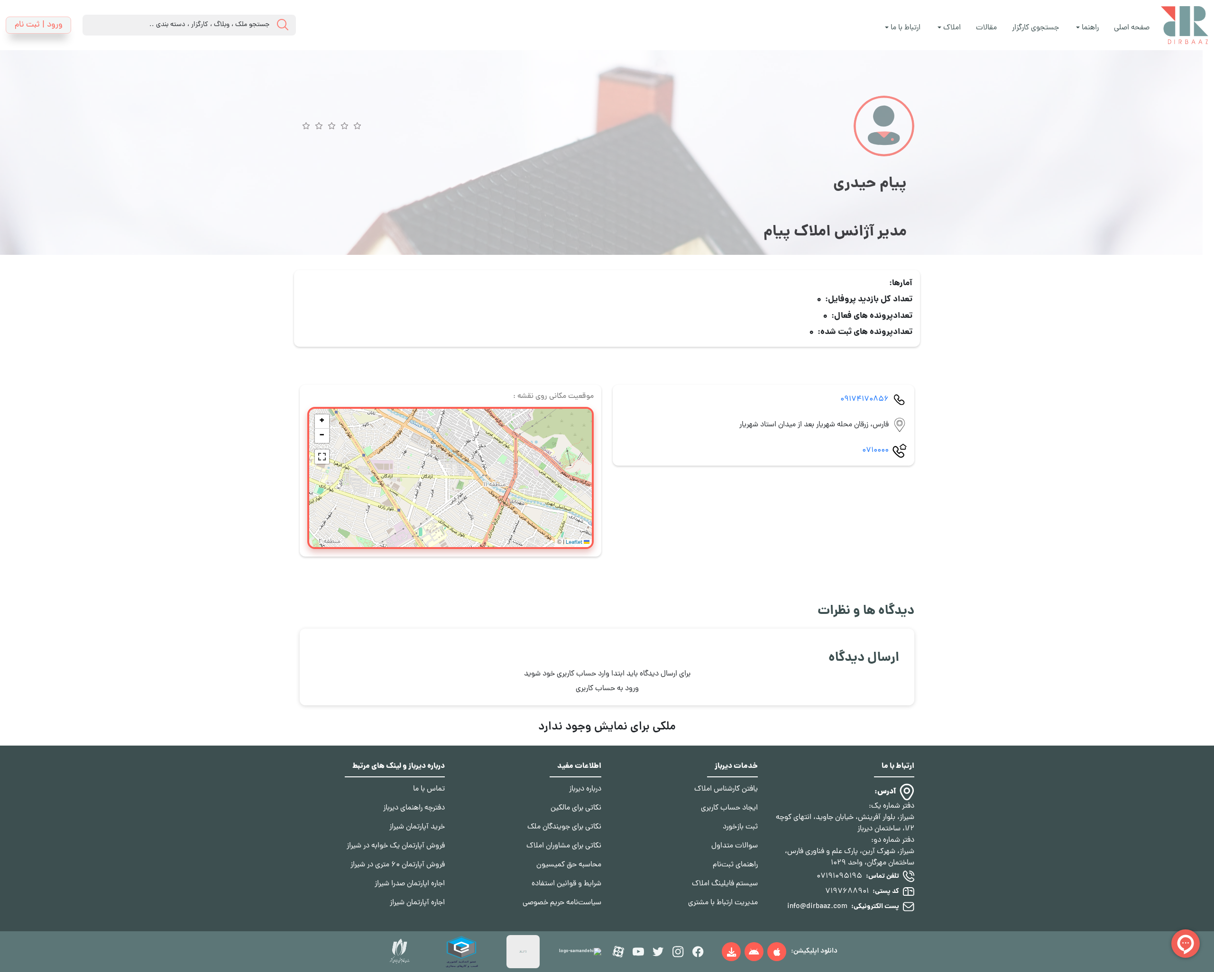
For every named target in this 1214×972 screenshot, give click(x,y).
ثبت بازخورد (740, 827)
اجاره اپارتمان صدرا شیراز (410, 884)
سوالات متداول (734, 846)
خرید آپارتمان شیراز (417, 827)
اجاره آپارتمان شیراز (417, 903)
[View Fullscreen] (322, 457)
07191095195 (839, 876)
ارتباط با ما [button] (904, 28)
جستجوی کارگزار (1035, 28)
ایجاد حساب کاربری (729, 808)
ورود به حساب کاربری (607, 688)
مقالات (986, 28)
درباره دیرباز (585, 789)
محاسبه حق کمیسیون (568, 865)
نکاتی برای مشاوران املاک (563, 846)
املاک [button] (951, 28)
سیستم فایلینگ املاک (725, 884)
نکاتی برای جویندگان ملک (564, 827)
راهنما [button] (1089, 28)
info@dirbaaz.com (817, 906)
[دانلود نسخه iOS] (776, 951)
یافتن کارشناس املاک (726, 789)
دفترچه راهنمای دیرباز (414, 808)
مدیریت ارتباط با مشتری (723, 903)
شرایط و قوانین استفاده (566, 884)
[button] (322, 421)
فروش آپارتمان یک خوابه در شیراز (396, 846)
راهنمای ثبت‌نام (735, 865)
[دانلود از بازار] (754, 951)
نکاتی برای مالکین (576, 808)
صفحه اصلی (1132, 28)
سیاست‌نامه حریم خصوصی (562, 903)
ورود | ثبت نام (39, 24)
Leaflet (575, 543)
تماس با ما (429, 789)
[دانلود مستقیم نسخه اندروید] (731, 951)
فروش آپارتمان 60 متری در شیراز (397, 865)
